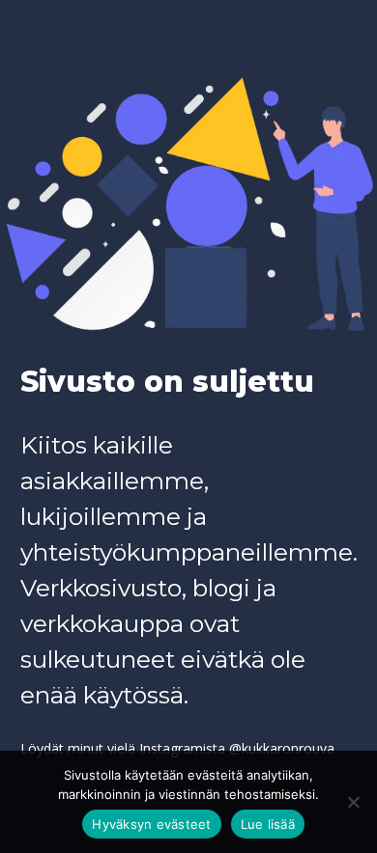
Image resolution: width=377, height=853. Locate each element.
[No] (352, 802)
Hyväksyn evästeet (151, 824)
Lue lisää (268, 824)
